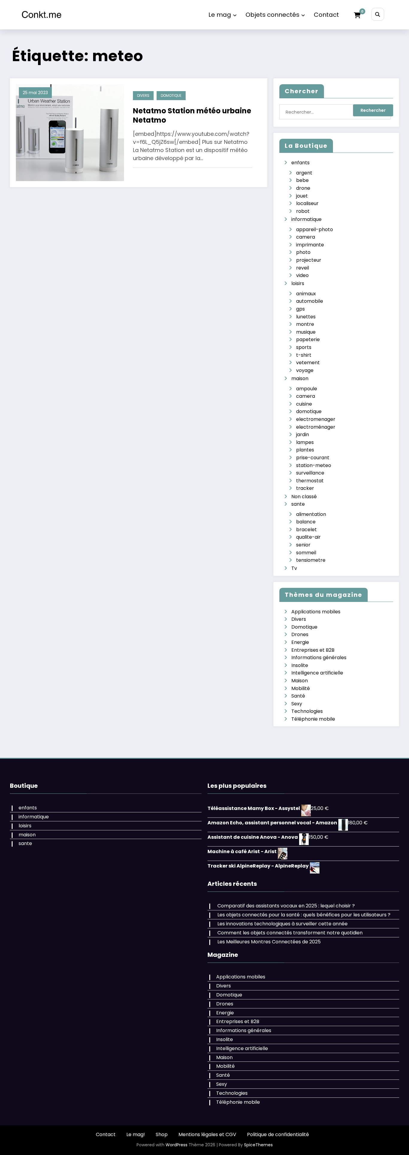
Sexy (296, 703)
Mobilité (300, 688)
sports (303, 347)
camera (305, 237)
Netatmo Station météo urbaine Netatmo (192, 115)
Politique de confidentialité (278, 1134)
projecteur (308, 260)
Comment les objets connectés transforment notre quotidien (290, 932)
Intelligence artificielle (317, 672)
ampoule (306, 388)
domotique (309, 411)
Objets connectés (272, 14)
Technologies (307, 711)
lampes (305, 442)
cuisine (304, 403)
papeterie (308, 339)
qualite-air (308, 537)
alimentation (311, 514)
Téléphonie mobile (313, 719)
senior (303, 544)
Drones (299, 634)
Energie (300, 642)
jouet (302, 195)
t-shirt (303, 355)
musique (306, 332)
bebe (302, 180)
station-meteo (313, 465)
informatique (306, 219)
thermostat (310, 480)
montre (305, 324)
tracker (305, 488)
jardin (302, 434)
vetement (308, 362)
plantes (305, 449)
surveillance (310, 472)
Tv (294, 568)
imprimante (310, 244)
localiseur (307, 203)
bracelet (306, 529)
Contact (326, 14)
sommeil (306, 552)
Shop (162, 1134)
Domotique (171, 95)
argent (304, 172)
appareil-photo (314, 229)
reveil (302, 267)
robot (303, 211)
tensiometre (310, 560)
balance (306, 521)
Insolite (299, 665)
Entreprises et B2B (312, 650)
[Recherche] (377, 14)
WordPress (176, 1145)
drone (303, 188)
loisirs (297, 283)
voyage (304, 370)
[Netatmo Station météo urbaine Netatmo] (70, 132)
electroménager (315, 427)
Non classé (304, 496)
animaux (306, 293)
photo (303, 252)
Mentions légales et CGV (207, 1134)
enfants (300, 162)
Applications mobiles (315, 611)
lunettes (306, 316)
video (302, 275)
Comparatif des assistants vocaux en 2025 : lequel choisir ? (286, 905)
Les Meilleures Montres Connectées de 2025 (269, 941)
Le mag (219, 14)
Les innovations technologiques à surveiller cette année (282, 923)
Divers (143, 95)
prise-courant (312, 457)
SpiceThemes (258, 1145)
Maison (299, 680)
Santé (298, 695)
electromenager (315, 419)
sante (298, 504)
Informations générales (318, 657)
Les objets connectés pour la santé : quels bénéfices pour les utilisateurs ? (303, 914)
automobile (309, 301)
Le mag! (135, 1134)
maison (299, 378)
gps (300, 308)
